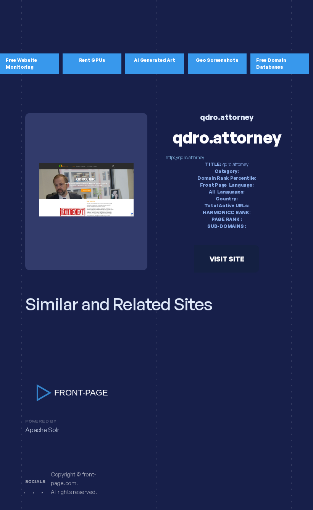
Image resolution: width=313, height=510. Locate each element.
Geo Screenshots (217, 60)
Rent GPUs (92, 60)
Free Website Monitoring (21, 63)
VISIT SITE (227, 259)
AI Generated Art (154, 60)
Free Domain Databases (271, 63)
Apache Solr (42, 430)
